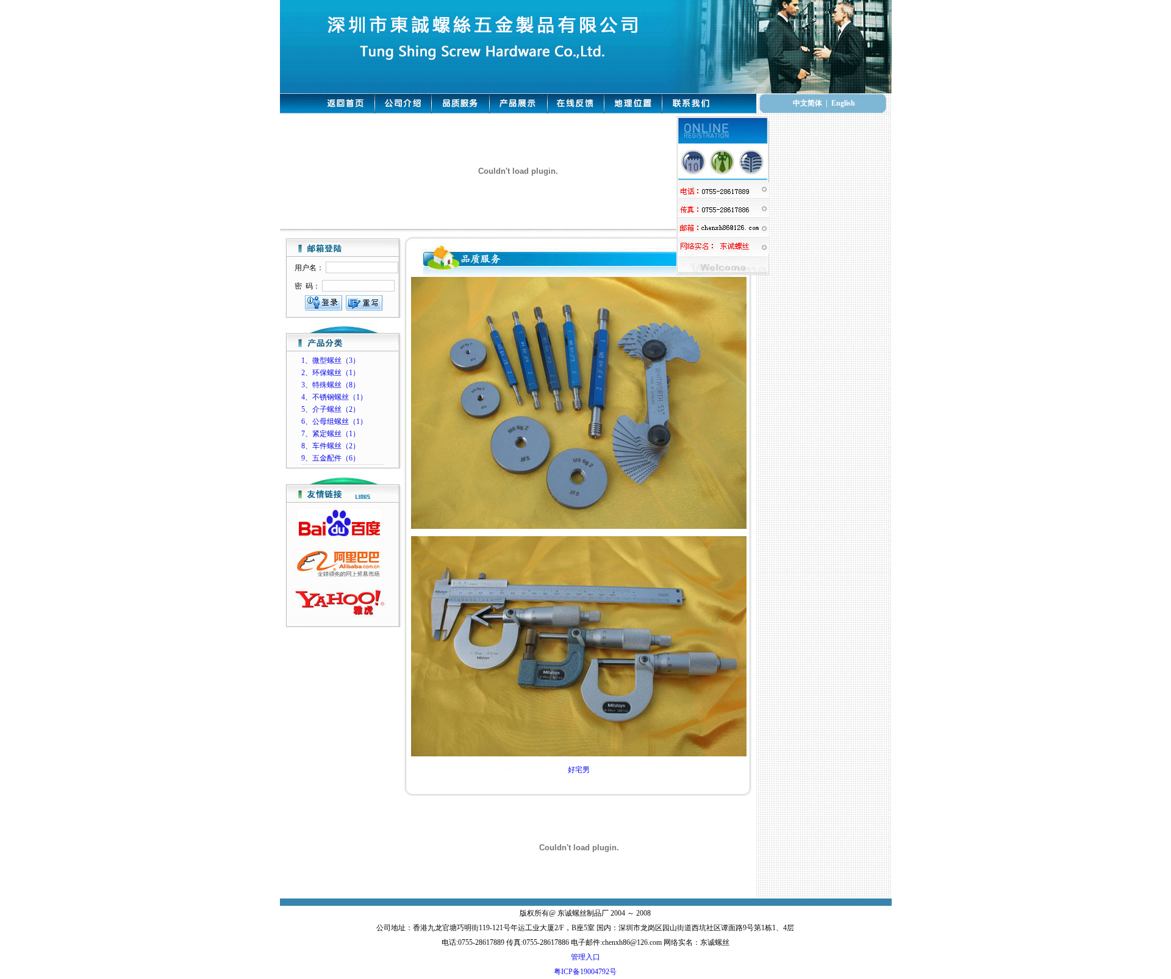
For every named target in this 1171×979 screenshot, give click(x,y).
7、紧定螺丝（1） (330, 433)
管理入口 (585, 957)
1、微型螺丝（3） (330, 360)
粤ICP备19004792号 (585, 971)
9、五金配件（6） (330, 458)
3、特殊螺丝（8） (330, 385)
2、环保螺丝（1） (330, 372)
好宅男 (579, 770)
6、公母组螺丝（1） (334, 421)
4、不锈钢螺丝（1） (334, 397)
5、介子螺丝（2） (330, 409)
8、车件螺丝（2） (330, 446)
